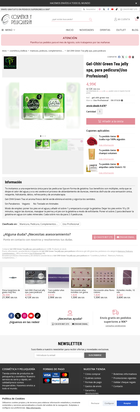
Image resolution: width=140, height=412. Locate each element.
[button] (40, 136)
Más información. (33, 408)
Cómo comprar (92, 374)
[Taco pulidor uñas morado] (58, 277)
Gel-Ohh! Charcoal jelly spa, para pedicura (35, 291)
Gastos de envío (93, 386)
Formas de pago (93, 382)
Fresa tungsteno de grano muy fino (11, 291)
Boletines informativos (125, 374)
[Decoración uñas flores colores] (104, 277)
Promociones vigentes (124, 378)
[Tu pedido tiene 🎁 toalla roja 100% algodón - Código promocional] (91, 140)
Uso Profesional (35, 253)
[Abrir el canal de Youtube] (112, 9)
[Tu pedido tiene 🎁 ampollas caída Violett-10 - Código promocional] (91, 168)
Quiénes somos (93, 378)
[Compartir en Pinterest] (130, 57)
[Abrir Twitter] (104, 9)
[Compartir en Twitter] (123, 57)
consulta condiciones (116, 326)
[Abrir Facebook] (108, 9)
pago (107, 91)
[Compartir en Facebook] (119, 57)
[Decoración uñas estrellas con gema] (81, 277)
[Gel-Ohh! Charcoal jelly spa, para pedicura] (35, 277)
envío (100, 91)
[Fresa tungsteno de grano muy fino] (12, 277)
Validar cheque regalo (124, 382)
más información (106, 145)
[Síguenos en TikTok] (116, 9)
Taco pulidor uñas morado (56, 291)
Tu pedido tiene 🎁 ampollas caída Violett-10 (112, 166)
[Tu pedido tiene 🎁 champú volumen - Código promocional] (91, 154)
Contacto (118, 386)
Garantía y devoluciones (92, 392)
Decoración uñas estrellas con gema (79, 291)
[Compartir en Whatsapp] (126, 57)
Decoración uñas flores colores (104, 291)
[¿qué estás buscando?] (71, 19)
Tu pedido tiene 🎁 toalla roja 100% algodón (112, 138)
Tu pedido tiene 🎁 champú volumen (109, 152)
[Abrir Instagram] (99, 9)
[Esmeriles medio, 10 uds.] (127, 277)
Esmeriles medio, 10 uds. (126, 291)
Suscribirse (95, 355)
